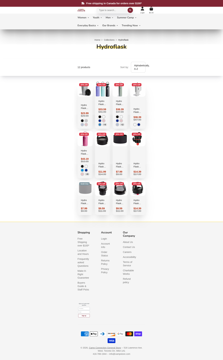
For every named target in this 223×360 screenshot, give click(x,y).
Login (104, 238)
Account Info (105, 245)
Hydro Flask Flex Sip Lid (102, 154)
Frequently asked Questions (83, 262)
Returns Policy (105, 262)
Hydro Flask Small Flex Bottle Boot (85, 198)
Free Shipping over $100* (83, 242)
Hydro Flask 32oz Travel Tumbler (137, 105)
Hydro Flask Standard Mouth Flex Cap (102, 198)
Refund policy (127, 281)
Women (82, 17)
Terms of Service (127, 264)
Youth (96, 17)
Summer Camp (125, 17)
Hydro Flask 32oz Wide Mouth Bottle (85, 154)
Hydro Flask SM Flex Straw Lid (137, 154)
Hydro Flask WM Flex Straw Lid (137, 198)
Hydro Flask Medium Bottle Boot (120, 154)
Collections (109, 40)
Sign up (84, 315)
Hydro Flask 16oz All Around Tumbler (85, 105)
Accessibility (129, 257)
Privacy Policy (105, 271)
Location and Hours (83, 252)
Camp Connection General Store (105, 347)
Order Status (104, 254)
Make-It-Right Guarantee (83, 274)
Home (97, 40)
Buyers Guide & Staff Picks (83, 286)
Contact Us (129, 247)
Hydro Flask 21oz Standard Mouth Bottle (102, 105)
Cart (151, 10)
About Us (128, 242)
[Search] (130, 10)
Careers (127, 252)
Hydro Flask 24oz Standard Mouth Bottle (120, 105)
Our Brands (108, 25)
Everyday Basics (87, 25)
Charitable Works (128, 272)
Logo (81, 10)
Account (142, 10)
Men (108, 17)
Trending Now (130, 25)
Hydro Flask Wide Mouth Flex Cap (120, 198)
